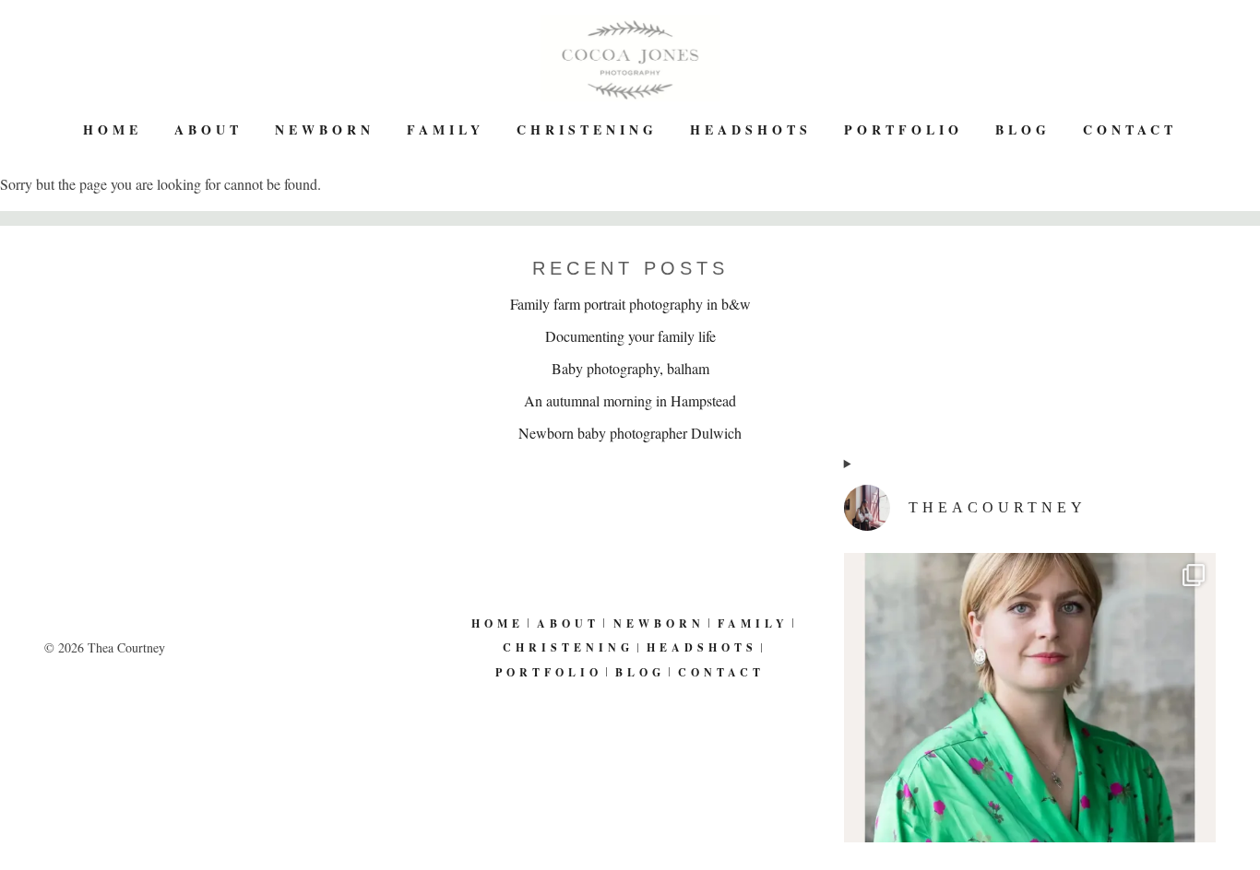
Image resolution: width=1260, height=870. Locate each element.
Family (445, 129)
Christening (587, 129)
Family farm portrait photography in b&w (630, 303)
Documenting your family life (630, 336)
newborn (324, 129)
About (208, 129)
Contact (1130, 129)
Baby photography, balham (630, 368)
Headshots (751, 129)
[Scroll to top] (1233, 794)
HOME (112, 129)
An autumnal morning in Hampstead (630, 400)
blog (1023, 129)
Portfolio (903, 129)
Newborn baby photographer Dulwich (630, 432)
